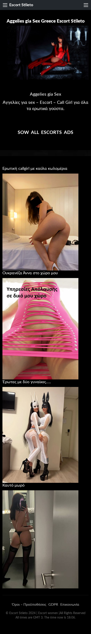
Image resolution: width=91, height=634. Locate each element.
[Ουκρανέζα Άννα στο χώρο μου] (40, 328)
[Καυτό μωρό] (40, 539)
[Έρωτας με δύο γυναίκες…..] (40, 435)
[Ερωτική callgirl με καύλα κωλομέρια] (40, 222)
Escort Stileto (21, 5)
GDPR (53, 604)
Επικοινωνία (69, 604)
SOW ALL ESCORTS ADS (45, 132)
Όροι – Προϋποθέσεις (29, 604)
